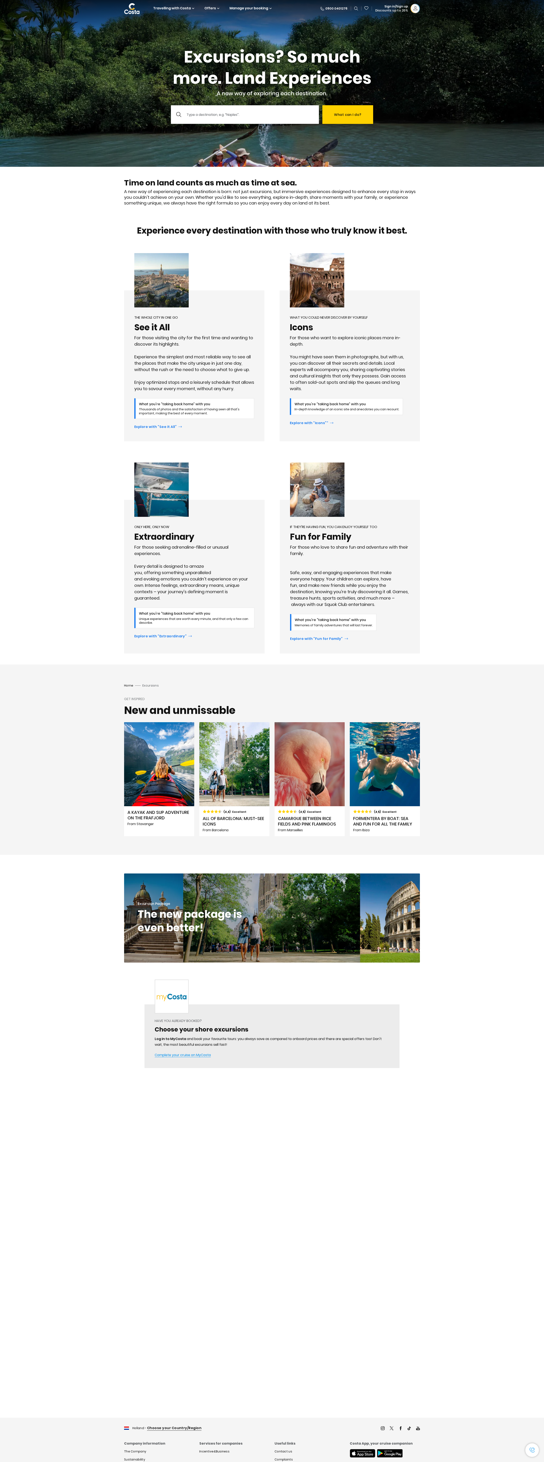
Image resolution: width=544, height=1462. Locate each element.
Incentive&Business (214, 1451)
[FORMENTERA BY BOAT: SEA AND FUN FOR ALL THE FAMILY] (385, 779)
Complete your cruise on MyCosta (183, 1055)
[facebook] (400, 1428)
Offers (210, 8)
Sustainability (134, 1459)
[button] (366, 8)
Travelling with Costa (172, 8)
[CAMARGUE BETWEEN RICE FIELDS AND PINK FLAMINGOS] (310, 779)
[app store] (362, 1453)
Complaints (284, 1459)
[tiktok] (409, 1428)
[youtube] (418, 1428)
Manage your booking (249, 8)
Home (128, 685)
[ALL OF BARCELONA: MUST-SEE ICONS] (234, 779)
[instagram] (383, 1428)
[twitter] (392, 1428)
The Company (135, 1451)
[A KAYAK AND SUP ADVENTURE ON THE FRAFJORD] (159, 779)
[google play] (390, 1453)
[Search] (356, 8)
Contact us (283, 1451)
